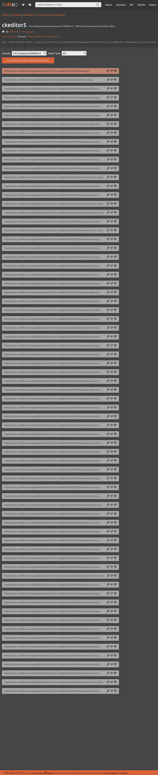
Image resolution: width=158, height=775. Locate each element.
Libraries (121, 4)
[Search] (97, 4)
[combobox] (29, 53)
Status (152, 4)
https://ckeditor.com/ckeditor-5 (44, 36)
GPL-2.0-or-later (10, 36)
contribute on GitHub (42, 772)
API (131, 4)
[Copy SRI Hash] (115, 71)
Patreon (124, 772)
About (108, 4)
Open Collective (111, 772)
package (29, 31)
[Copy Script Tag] (111, 71)
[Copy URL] (108, 71)
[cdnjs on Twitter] (23, 4)
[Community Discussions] (30, 4)
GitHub (141, 4)
